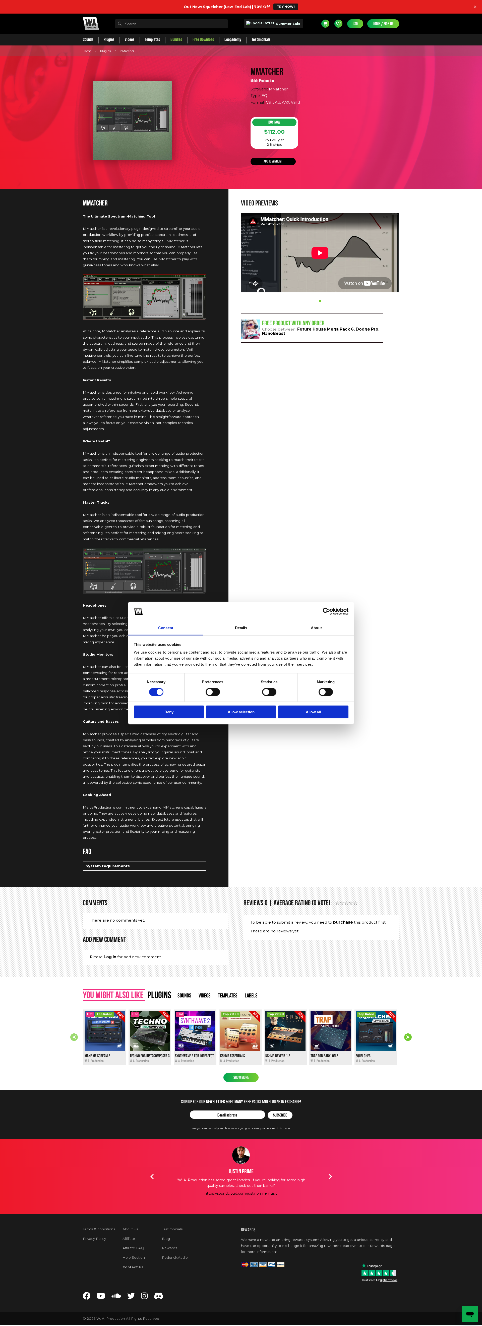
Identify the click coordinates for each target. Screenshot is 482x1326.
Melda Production (262, 81)
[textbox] (171, 23)
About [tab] (316, 628)
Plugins (105, 51)
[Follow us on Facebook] (86, 1297)
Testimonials (172, 1229)
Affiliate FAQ (133, 1248)
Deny (168, 712)
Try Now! (286, 7)
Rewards (169, 1248)
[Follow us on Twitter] (131, 1297)
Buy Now (274, 122)
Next (408, 1037)
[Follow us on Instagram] (144, 1297)
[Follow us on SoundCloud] (116, 1297)
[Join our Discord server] (158, 1297)
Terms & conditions (99, 1229)
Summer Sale (287, 24)
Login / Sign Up (383, 24)
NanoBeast (273, 333)
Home (87, 51)
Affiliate (129, 1239)
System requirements (108, 866)
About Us (130, 1229)
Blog (166, 1239)
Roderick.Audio (175, 1257)
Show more (241, 1077)
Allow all (313, 712)
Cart (325, 24)
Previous (74, 1037)
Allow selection (241, 712)
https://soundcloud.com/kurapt (241, 1199)
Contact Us (133, 1267)
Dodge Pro (367, 329)
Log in (110, 956)
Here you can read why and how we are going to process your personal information (241, 1128)
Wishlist (338, 24)
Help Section (134, 1257)
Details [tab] (241, 628)
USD (355, 24)
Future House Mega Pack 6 (325, 329)
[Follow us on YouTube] (101, 1297)
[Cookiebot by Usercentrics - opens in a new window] (326, 611)
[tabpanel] (320, 253)
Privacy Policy (94, 1239)
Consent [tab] (165, 628)
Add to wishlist (273, 161)
